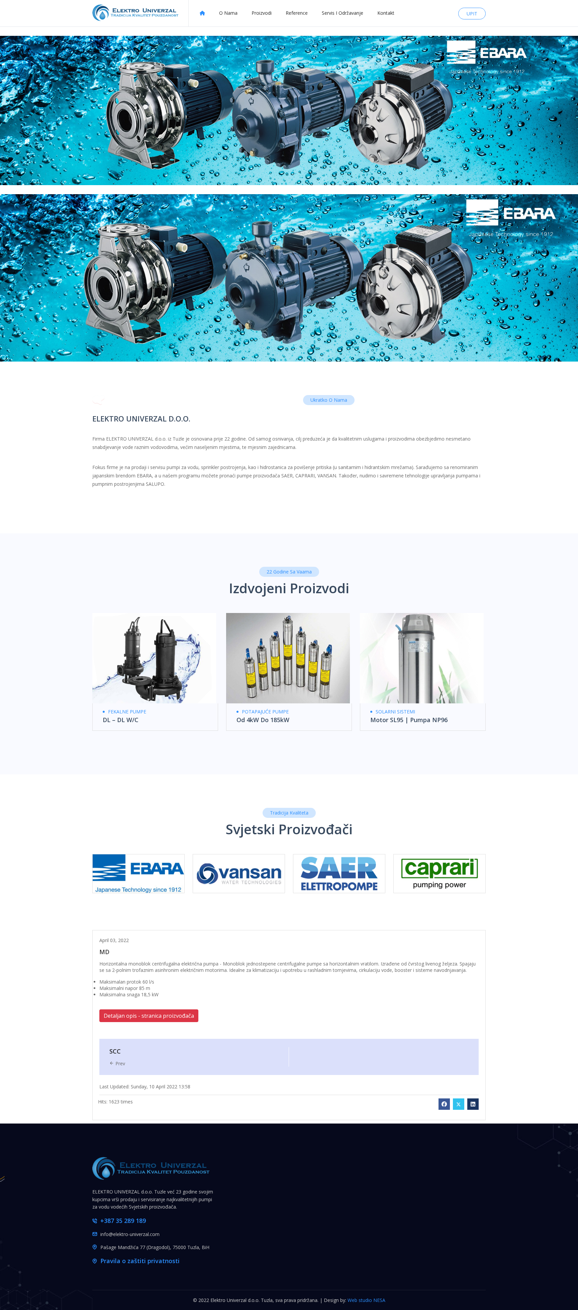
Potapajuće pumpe (265, 711)
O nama (228, 13)
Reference (297, 13)
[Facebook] (444, 1104)
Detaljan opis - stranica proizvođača (149, 1015)
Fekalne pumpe (127, 711)
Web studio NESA (366, 1300)
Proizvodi (262, 13)
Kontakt (385, 13)
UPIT (472, 13)
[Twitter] (458, 1104)
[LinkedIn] (473, 1104)
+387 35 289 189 (123, 1221)
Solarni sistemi (395, 711)
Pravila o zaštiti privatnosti (140, 1261)
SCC (115, 1051)
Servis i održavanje (342, 13)
